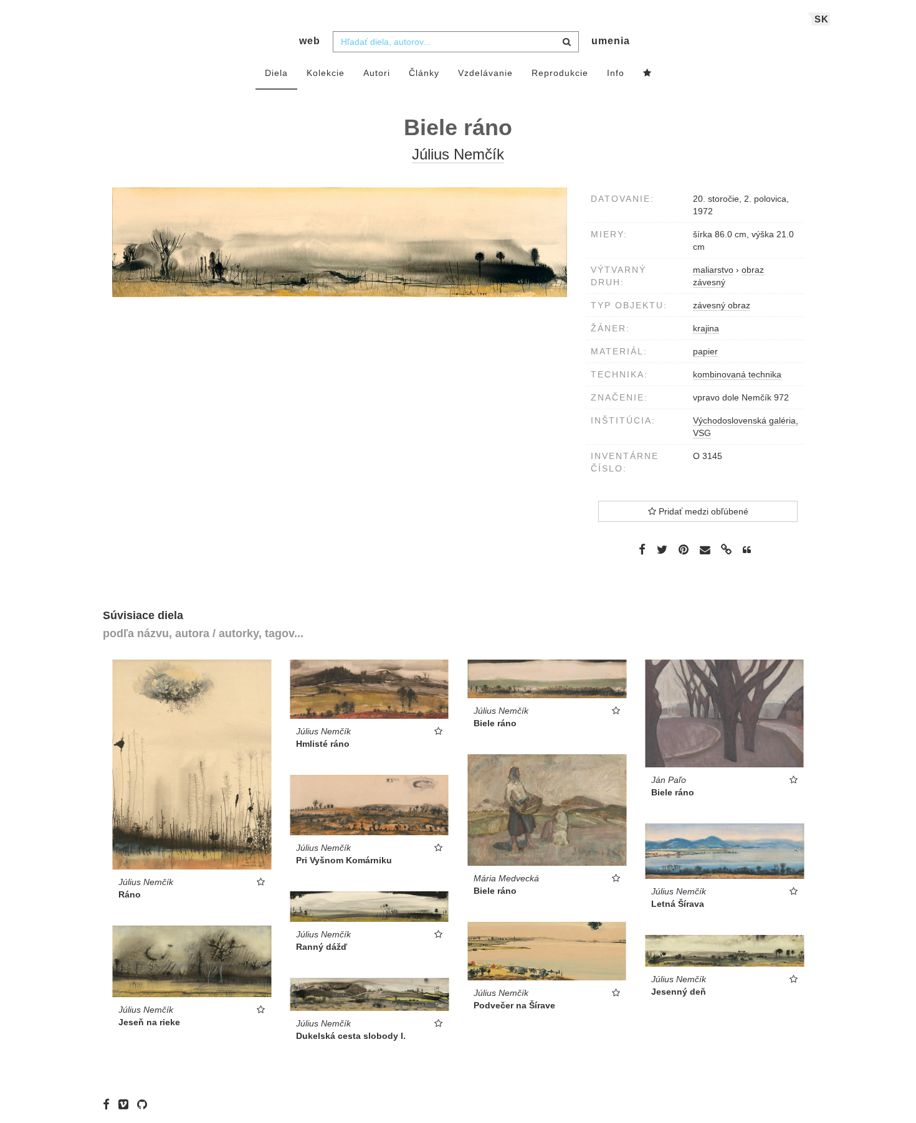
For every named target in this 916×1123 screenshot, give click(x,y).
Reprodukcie (560, 73)
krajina (706, 328)
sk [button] (821, 19)
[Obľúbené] (647, 73)
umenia (610, 41)
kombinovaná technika (737, 374)
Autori (376, 73)
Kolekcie (326, 73)
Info (615, 73)
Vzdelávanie (485, 73)
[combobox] (456, 41)
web (309, 41)
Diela (276, 73)
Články (424, 73)
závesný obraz (721, 305)
